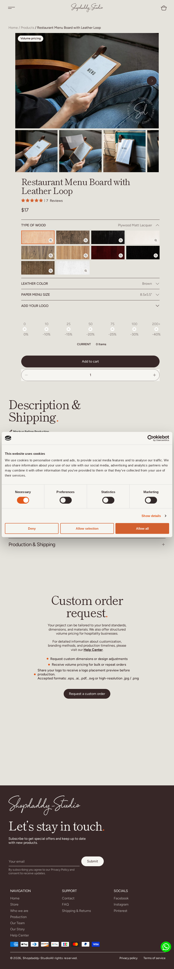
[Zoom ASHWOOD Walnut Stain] (53, 274)
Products (27, 28)
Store (14, 904)
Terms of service (154, 958)
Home (13, 28)
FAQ (65, 904)
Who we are (19, 911)
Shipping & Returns (76, 911)
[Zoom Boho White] (88, 274)
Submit (92, 861)
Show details (151, 515)
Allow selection (87, 528)
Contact (68, 898)
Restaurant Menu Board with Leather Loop (69, 28)
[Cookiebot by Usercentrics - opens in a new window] (150, 438)
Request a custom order (87, 694)
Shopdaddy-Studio (36, 958)
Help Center (93, 650)
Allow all (142, 528)
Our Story (17, 929)
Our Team (17, 923)
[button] (11, 8)
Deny (32, 528)
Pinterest (120, 911)
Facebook (121, 898)
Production (18, 917)
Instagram (121, 904)
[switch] (66, 500)
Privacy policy (128, 958)
